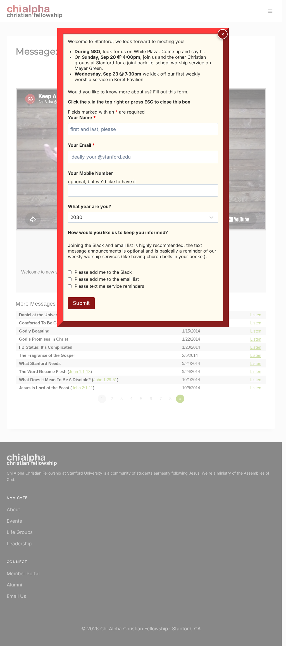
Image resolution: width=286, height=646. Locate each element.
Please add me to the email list (107, 279)
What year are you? (89, 206)
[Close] (223, 34)
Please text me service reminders (109, 286)
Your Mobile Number (90, 173)
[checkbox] (70, 272)
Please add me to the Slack (103, 272)
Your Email (81, 145)
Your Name (82, 117)
